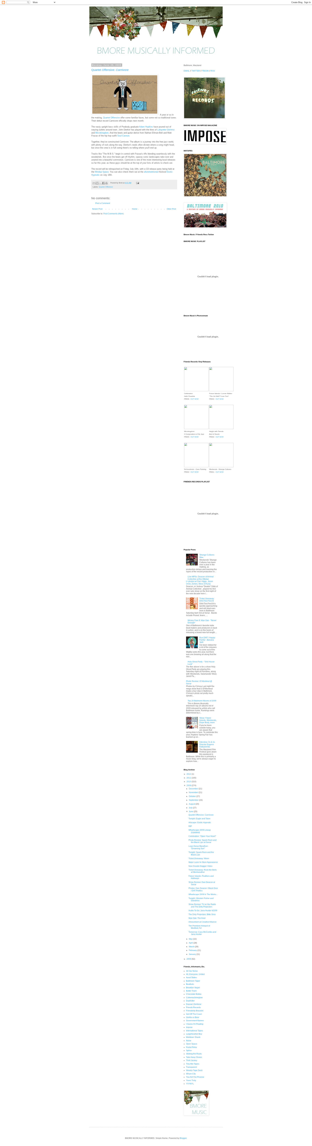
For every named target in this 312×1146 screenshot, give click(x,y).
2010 (189, 781)
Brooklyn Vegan (193, 987)
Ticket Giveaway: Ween (198, 858)
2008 (189, 959)
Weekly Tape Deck (194, 1070)
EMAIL (186, 71)
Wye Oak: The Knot (196, 918)
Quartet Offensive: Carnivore (201, 815)
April (191, 943)
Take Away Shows (194, 1057)
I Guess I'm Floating (194, 1024)
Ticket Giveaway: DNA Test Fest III (206, 599)
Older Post (171, 209)
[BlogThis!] (97, 183)
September (194, 800)
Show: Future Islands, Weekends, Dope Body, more (208, 720)
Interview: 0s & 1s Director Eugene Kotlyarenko (207, 744)
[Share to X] (100, 183)
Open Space (191, 1044)
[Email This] (94, 183)
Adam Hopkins (146, 127)
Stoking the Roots (194, 1054)
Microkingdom (102, 133)
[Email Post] (137, 183)
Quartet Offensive (111, 117)
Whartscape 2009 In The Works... (203, 894)
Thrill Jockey (191, 1060)
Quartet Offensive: (110, 70)
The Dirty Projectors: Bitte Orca (201, 914)
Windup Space (102, 172)
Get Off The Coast (194, 1014)
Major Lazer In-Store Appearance (203, 862)
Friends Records (193, 1007)
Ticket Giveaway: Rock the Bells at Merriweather (202, 871)
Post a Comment (102, 203)
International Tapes (194, 1031)
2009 (189, 785)
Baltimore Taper (193, 981)
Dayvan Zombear (193, 1004)
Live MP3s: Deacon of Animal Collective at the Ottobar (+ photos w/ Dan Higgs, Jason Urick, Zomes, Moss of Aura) (200, 580)
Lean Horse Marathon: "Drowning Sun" (198, 847)
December (194, 789)
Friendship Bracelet (194, 1011)
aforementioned (151, 172)
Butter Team (191, 991)
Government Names (195, 1020)
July (191, 808)
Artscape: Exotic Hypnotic (199, 822)
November (194, 792)
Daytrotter (190, 1001)
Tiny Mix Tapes (192, 1064)
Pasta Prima (191, 1047)
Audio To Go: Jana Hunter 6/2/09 (202, 910)
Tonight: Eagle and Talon (199, 819)
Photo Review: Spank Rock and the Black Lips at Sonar (202, 841)
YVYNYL (190, 1084)
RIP (190, 826)
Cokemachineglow (194, 997)
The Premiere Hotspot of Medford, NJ (199, 927)
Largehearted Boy (194, 1034)
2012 (189, 774)
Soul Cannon (123, 135)
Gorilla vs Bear (192, 1017)
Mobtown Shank (193, 1037)
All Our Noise (192, 971)
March (192, 946)
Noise (188, 1040)
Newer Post (97, 209)
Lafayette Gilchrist (166, 129)
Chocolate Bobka (193, 994)
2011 (189, 778)
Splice (189, 1050)
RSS (213, 71)
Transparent (191, 1067)
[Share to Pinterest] (106, 183)
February (193, 950)
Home (134, 209)
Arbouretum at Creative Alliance (202, 922)
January (192, 954)
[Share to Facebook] (103, 183)
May (191, 939)
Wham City (191, 1074)
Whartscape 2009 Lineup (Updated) (199, 831)
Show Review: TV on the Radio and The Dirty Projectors (202, 905)
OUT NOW (194, 399)
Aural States (191, 977)
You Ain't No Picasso (195, 1077)
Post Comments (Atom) (113, 214)
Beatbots (190, 984)
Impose (189, 1027)
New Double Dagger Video (200, 866)
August (192, 804)
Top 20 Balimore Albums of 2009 (202, 701)
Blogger (183, 1138)
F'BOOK (205, 71)
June (191, 811)
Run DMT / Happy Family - (207, 640)
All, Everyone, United (195, 974)
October (192, 796)
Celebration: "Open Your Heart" (202, 836)
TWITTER (195, 71)
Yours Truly (191, 1080)
